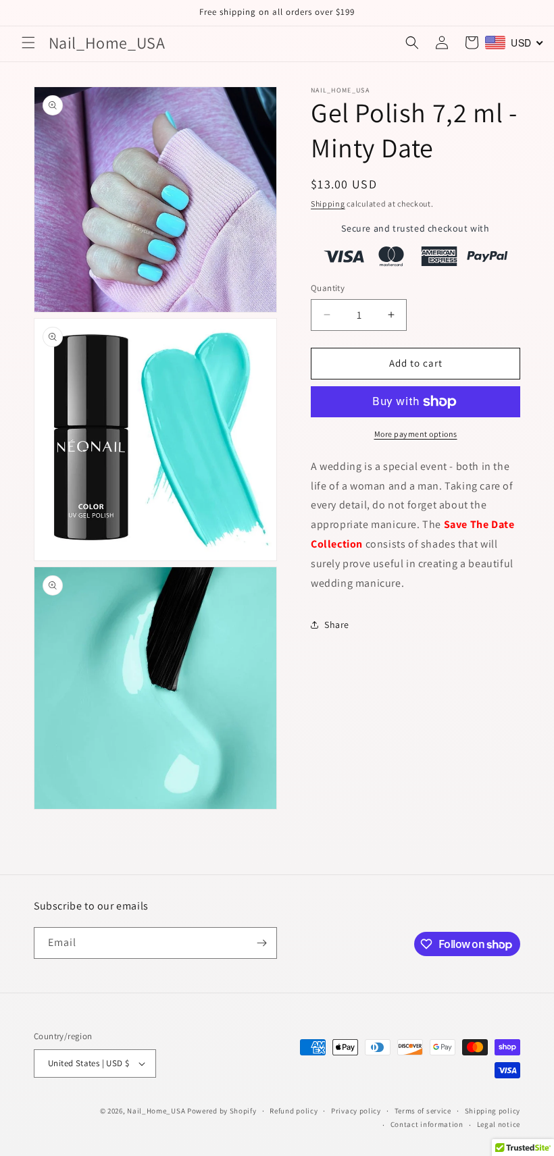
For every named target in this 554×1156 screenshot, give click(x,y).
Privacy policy (356, 1110)
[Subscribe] (261, 943)
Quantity (328, 288)
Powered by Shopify (222, 1110)
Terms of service (423, 1110)
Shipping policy (493, 1110)
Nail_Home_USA (156, 1110)
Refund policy (294, 1110)
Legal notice (498, 1124)
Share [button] (336, 625)
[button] (28, 42)
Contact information (427, 1124)
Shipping (328, 204)
